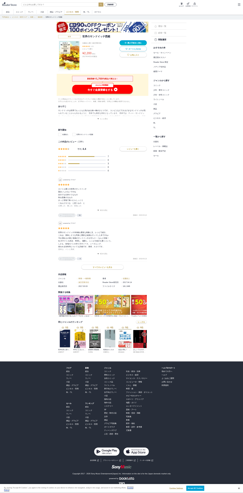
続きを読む (104, 210)
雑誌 (155, 109)
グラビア (156, 113)
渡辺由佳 (121, 352)
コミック (156, 85)
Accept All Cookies (195, 488)
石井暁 (90, 352)
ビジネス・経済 (159, 118)
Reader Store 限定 (160, 62)
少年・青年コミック (161, 90)
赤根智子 (61, 352)
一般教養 (39, 17)
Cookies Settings (176, 488)
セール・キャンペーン (162, 53)
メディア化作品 (159, 67)
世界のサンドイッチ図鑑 (84, 134)
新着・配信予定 (159, 151)
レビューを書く (87, 49)
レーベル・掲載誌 (160, 146)
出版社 (156, 142)
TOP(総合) (5, 17)
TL (154, 128)
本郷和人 (106, 352)
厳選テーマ (157, 71)
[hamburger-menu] (239, 4)
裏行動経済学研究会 (140, 352)
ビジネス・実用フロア (19, 17)
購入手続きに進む (135, 43)
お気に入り (134, 55)
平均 (79, 149)
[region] (121, 488)
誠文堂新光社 (97, 43)
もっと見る (104, 119)
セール (156, 156)
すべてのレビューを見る (102, 267)
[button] (146, 460)
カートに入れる (134, 49)
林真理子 (76, 352)
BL (154, 123)
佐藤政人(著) (86, 43)
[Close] (239, 488)
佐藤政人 (65, 134)
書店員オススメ (159, 57)
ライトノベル (158, 99)
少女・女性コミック (161, 95)
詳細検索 (110, 4)
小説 (155, 104)
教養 (31, 17)
